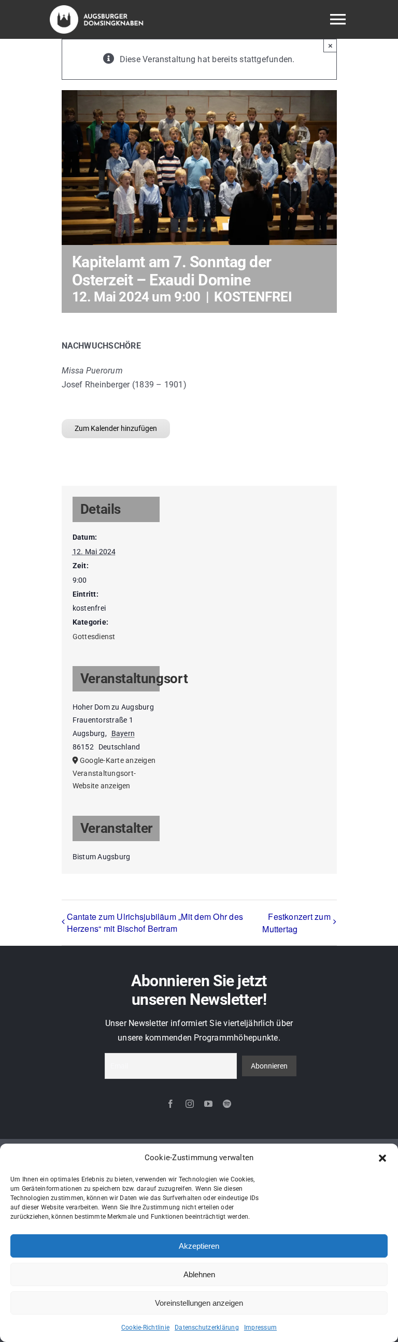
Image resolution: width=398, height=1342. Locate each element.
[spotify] (227, 1104)
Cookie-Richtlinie (145, 1327)
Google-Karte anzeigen (117, 760)
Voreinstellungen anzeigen (199, 1302)
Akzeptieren (199, 1246)
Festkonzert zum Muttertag (296, 923)
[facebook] (170, 1104)
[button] (382, 1158)
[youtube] (208, 1104)
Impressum (260, 1327)
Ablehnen (199, 1274)
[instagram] (190, 1104)
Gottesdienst (94, 636)
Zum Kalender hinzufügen (116, 428)
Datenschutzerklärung (207, 1327)
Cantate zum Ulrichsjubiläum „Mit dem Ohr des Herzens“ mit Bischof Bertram (155, 922)
